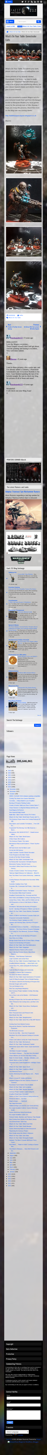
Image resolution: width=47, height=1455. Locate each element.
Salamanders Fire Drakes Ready (27, 687)
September (13, 1153)
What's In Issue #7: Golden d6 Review (20, 1078)
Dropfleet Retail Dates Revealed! (18, 1094)
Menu (9, 1)
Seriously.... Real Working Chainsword (20, 956)
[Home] (7, 32)
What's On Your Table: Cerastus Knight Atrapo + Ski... (24, 961)
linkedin (35, 1)
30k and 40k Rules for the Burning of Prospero (22, 935)
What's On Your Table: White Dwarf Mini (20, 1124)
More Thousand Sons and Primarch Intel (21, 1012)
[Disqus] (23, 364)
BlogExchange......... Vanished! (18, 1101)
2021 (9, 775)
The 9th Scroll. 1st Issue (16, 1030)
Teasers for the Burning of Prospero (19, 942)
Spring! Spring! (22, 702)
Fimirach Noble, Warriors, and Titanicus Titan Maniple (24, 1117)
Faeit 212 (9, 1439)
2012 (9, 1181)
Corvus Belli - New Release (25, 574)
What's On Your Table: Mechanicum (19, 1042)
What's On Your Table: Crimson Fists (27, 26)
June (11, 1160)
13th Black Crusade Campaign (18, 1051)
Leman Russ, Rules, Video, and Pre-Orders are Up (24, 900)
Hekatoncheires (13, 671)
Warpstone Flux (14, 686)
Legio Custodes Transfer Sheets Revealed (21, 852)
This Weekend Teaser (15, 1071)
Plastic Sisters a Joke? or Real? (18, 1060)
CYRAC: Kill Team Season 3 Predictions (20, 602)
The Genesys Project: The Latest (19, 841)
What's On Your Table (15, 317)
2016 (9, 786)
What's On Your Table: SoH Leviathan (20, 1087)
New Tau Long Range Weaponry (18, 988)
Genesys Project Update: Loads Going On (21, 1092)
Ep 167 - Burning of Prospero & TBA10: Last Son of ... (25, 909)
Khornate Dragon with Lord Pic (18, 984)
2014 (9, 1176)
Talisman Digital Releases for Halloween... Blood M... (24, 873)
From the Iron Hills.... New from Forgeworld (21, 1033)
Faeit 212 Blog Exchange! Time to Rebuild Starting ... (24, 979)
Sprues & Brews (14, 625)
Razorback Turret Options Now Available (21, 1085)
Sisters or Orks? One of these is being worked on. (24, 1096)
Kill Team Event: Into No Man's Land (19, 848)
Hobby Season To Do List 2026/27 (27, 656)
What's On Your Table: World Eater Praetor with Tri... (24, 817)
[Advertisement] (15, 1224)
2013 (9, 1178)
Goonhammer (13, 600)
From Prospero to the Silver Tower (19, 855)
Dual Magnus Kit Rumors (16, 810)
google (28, 1)
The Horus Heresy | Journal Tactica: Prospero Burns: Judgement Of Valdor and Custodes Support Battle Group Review (23, 628)
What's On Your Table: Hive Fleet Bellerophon (22, 945)
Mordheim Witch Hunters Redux (27, 672)
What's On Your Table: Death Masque (20, 1126)
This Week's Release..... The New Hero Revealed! (24, 1053)
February (12, 1169)
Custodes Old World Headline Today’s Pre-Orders (22, 589)
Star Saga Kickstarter (15, 1103)
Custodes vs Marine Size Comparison (20, 972)
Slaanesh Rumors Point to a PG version (21, 949)
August (12, 1155)
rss (31, 1)
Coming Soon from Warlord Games (19, 1024)
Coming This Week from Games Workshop (21, 798)
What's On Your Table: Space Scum (19, 1067)
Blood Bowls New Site (15, 1015)
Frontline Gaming (14, 587)
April (11, 1165)
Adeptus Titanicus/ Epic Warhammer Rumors (22, 491)
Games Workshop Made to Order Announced (22, 1128)
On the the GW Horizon (16, 850)
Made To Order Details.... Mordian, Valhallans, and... (24, 1058)
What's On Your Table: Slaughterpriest (20, 1017)
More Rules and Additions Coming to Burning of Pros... (25, 897)
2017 (9, 784)
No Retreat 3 (13, 1010)
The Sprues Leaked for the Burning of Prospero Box (24, 981)
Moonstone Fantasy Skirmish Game (19, 864)
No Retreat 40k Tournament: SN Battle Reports (23, 862)
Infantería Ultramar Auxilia (25, 612)
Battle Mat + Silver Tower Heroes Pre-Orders (22, 814)
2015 (9, 1174)
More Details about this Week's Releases (21, 1133)
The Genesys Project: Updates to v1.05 (21, 920)
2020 (9, 777)
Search (38, 21)
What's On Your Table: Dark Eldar (19, 1135)
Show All (39, 715)
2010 (9, 1185)
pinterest (41, 1)
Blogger (38, 1439)
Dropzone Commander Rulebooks (19, 918)
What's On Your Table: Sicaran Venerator (21, 1089)
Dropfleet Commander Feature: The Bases (21, 890)
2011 (9, 1183)
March (12, 1167)
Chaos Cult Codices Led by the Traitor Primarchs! (23, 1039)
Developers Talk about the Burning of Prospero (23, 906)
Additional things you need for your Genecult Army (23, 1105)
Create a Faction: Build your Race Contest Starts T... (24, 805)
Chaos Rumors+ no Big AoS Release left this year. (23, 807)
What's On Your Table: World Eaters (19, 836)
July (11, 1158)
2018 (9, 782)
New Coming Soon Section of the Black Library (23, 1119)
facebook (25, 1)
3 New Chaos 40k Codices (17, 839)
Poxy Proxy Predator (15, 701)
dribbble (38, 1)
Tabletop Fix (12, 572)
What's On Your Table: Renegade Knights (21, 1138)
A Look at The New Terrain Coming (19, 857)
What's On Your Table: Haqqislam (19, 947)
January (12, 1171)
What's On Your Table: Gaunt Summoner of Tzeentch (24, 977)
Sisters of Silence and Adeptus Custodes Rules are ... (24, 915)
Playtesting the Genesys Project (18, 1131)
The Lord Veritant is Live (16, 986)
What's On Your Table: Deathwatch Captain (21, 1044)
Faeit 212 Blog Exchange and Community (21, 970)
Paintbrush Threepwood (16, 610)
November (13, 791)
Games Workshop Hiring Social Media (20, 1112)
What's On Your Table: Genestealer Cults (21, 859)
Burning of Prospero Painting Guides (19, 803)
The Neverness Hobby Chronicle (19, 639)
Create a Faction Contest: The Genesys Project (23, 870)
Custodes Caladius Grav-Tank (18, 884)
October (12, 793)
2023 (9, 770)
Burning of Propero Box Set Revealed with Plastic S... (24, 999)
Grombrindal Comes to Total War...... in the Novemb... (24, 927)
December (13, 789)
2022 (9, 773)
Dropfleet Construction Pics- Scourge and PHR (23, 895)
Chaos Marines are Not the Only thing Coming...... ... (24, 1055)
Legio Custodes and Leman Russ (19, 958)
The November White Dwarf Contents (20, 893)
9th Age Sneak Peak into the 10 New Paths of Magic (24, 940)
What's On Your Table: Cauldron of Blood (21, 1069)
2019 (9, 780)
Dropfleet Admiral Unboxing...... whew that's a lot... (23, 963)
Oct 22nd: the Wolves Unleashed (19, 974)
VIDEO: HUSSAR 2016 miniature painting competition (24, 796)
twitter (22, 1)
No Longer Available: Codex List (18, 1114)
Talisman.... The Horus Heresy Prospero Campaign (24, 929)
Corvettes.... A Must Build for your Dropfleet (21, 800)
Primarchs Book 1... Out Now (17, 1098)
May (11, 1162)
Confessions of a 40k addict (17, 654)
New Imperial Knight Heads (17, 812)
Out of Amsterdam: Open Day (18, 1121)
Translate (20, 1435)
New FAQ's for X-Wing (15, 938)
